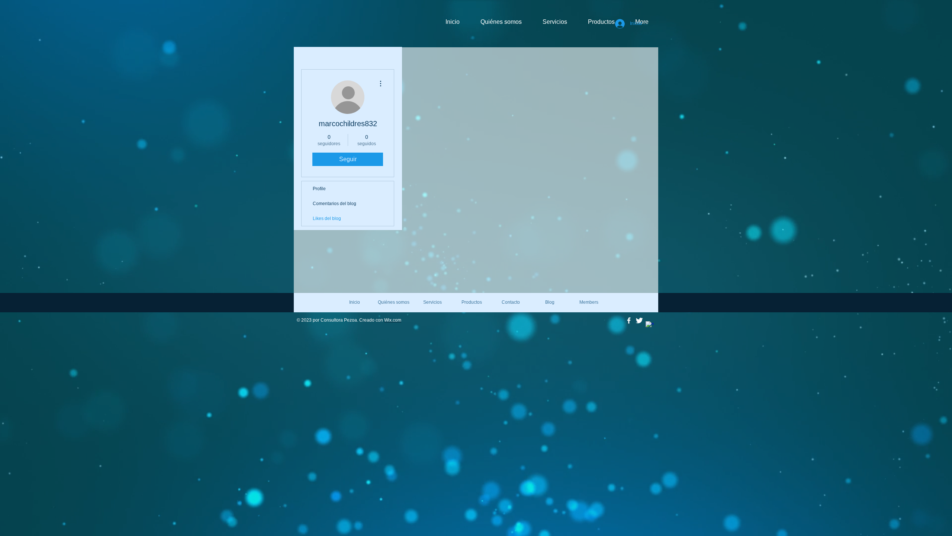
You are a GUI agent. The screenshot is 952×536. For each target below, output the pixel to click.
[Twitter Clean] (639, 320)
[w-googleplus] (650, 325)
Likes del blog (327, 218)
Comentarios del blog (334, 203)
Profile (319, 188)
